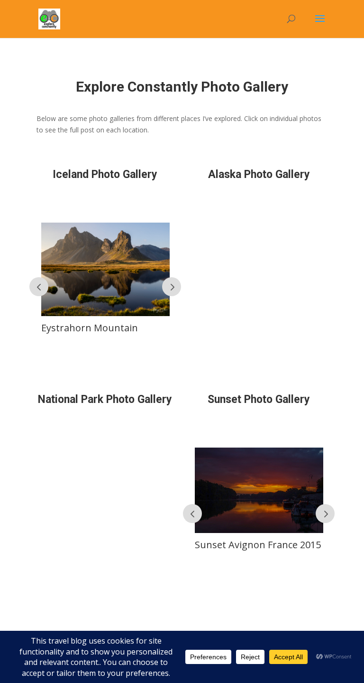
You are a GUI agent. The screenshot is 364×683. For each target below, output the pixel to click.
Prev (38, 286)
